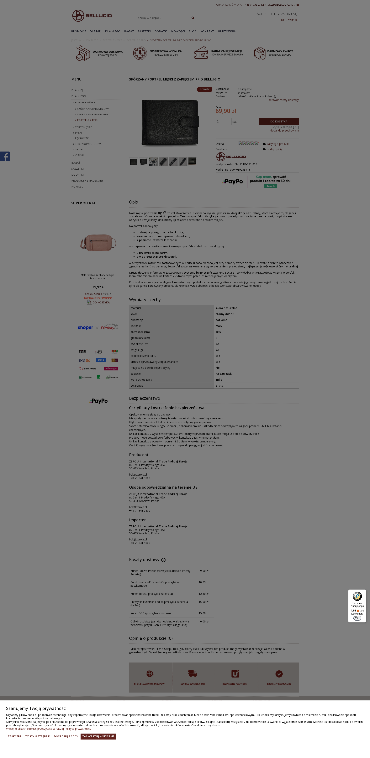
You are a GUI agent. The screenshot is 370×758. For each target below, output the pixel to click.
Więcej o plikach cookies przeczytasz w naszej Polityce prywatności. (48, 728)
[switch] (357, 618)
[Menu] (364, 592)
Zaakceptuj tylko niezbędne (29, 736)
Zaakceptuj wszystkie (98, 736)
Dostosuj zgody (66, 736)
